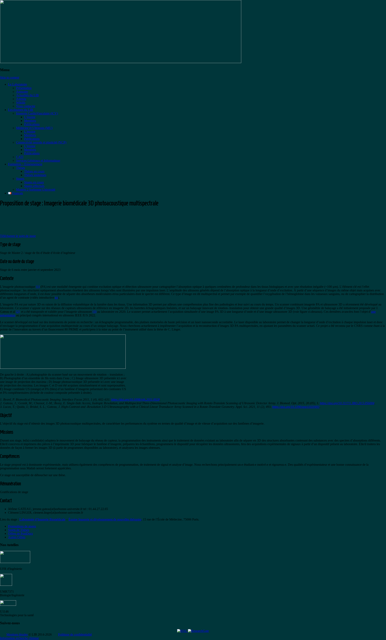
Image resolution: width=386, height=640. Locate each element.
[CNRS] (6, 584)
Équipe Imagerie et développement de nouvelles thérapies (105, 519)
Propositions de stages (22, 526)
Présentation (24, 88)
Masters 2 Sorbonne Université (35, 189)
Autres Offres (16, 537)
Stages (20, 178)
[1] (38, 286)
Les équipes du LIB (20, 109)
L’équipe (29, 117)
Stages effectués (34, 186)
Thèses (20, 167)
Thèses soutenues (35, 175)
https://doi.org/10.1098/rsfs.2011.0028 (135, 399)
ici (56, 297)
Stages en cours (34, 182)
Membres (30, 120)
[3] (94, 311)
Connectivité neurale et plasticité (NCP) (41, 142)
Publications (32, 124)
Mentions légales (17, 634)
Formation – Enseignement (25, 164)
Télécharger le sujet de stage (18, 236)
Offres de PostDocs (20, 533)
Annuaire (22, 91)
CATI (19, 157)
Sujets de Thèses (18, 530)
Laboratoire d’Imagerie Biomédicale (42, 519)
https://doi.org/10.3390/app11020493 (295, 406)
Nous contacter (25, 106)
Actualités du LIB (27, 95)
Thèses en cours (34, 171)
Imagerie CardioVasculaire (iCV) (37, 113)
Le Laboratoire (17, 84)
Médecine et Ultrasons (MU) (34, 128)
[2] (18, 311)
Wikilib (20, 102)
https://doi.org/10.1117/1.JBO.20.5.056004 (347, 403)
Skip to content (9, 77)
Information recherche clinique (19, 638)
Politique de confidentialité (75, 634)
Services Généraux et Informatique (38, 160)
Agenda (21, 99)
